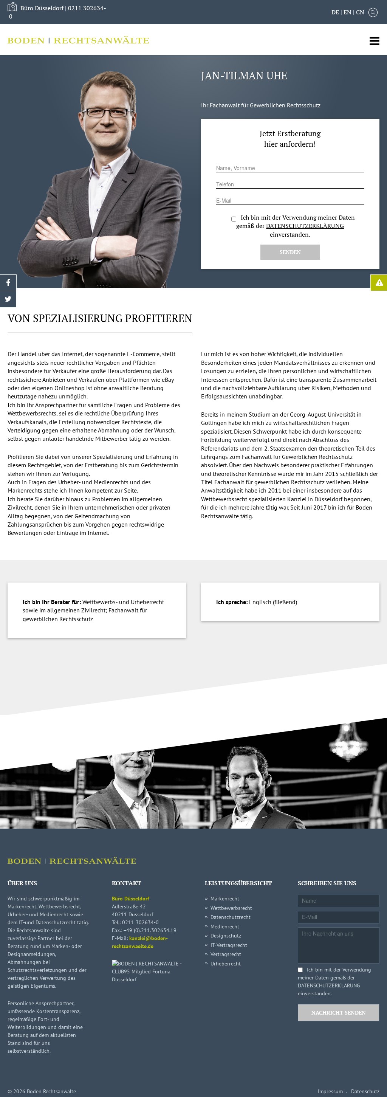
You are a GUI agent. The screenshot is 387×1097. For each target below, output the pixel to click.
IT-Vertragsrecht (229, 945)
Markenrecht (225, 898)
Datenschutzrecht (231, 917)
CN (360, 12)
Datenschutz (365, 1091)
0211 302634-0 (140, 922)
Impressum (330, 1091)
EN (347, 12)
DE (335, 12)
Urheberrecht (226, 963)
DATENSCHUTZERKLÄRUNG (305, 226)
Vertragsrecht (226, 954)
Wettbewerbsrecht (231, 908)
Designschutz (226, 935)
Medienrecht (225, 926)
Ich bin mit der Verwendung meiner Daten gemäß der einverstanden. (334, 981)
